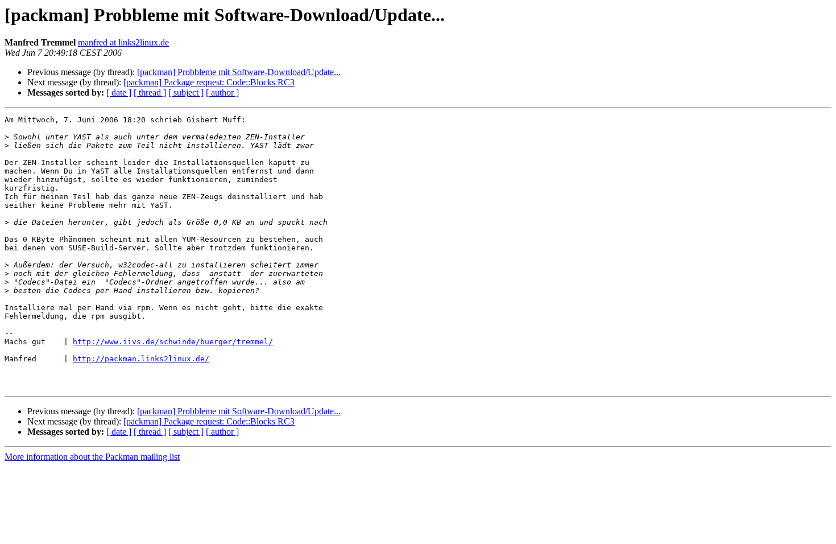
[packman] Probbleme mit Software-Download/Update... (239, 72)
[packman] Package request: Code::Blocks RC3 (209, 82)
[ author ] (222, 92)
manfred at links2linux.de (123, 42)
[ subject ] (186, 92)
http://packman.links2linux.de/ (141, 359)
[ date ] (118, 92)
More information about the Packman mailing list (92, 456)
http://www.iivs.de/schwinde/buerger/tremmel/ (173, 341)
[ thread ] (150, 92)
